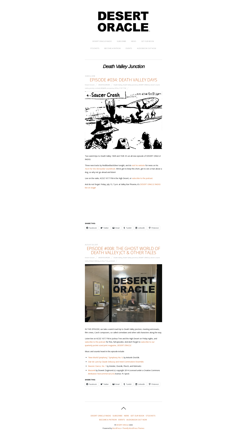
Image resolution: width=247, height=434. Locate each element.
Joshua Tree (104, 261)
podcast (112, 261)
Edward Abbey (94, 261)
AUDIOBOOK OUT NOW (146, 48)
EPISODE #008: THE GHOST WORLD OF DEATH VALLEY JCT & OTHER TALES (123, 250)
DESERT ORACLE (144, 85)
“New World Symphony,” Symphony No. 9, (105, 357)
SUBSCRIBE (121, 41)
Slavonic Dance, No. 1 (97, 366)
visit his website (138, 165)
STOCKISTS (94, 48)
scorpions (110, 88)
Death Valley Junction (130, 85)
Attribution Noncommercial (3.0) (101, 373)
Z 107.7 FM (122, 88)
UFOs (116, 88)
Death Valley (118, 85)
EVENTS (129, 48)
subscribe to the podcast (95, 342)
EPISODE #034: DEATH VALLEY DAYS (123, 80)
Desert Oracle (90, 85)
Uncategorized (104, 85)
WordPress (116, 428)
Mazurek (91, 370)
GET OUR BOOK (147, 41)
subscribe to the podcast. (142, 178)
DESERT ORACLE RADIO (102, 41)
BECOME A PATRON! (112, 48)
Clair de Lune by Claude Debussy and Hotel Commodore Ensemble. (116, 361)
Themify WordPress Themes (133, 428)
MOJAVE (103, 88)
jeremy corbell (94, 88)
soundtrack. (100, 168)
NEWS (133, 41)
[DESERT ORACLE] (123, 31)
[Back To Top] (123, 408)
